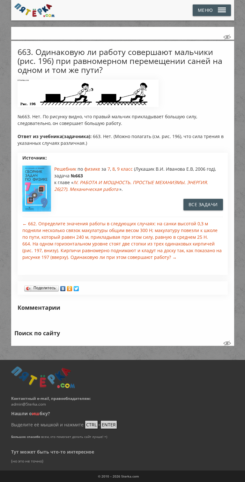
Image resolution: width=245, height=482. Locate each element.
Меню (205, 10)
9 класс (125, 169)
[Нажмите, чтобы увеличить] (88, 105)
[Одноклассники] (69, 287)
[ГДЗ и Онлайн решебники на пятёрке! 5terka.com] (34, 10)
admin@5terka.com (28, 404)
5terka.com (130, 476)
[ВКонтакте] (63, 287)
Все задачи (203, 204)
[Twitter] (76, 287)
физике (92, 169)
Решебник (66, 169)
